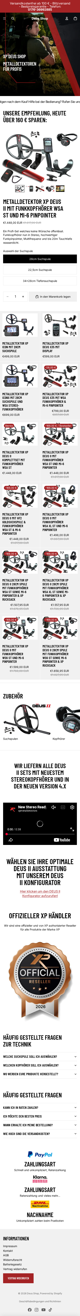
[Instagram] (36, 1309)
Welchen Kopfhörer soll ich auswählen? (30, 1065)
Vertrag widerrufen (15, 1269)
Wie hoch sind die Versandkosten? (26, 1133)
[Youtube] (43, 1309)
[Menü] (4, 18)
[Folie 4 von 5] (50, 188)
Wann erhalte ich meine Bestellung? (28, 1125)
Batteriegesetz (12, 1264)
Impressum (10, 1246)
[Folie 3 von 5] (40, 188)
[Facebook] (29, 1309)
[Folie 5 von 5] (60, 188)
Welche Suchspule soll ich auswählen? (30, 1056)
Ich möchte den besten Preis (22, 1116)
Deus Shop (33, 1293)
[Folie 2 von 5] (30, 188)
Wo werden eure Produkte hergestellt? (30, 1074)
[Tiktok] (50, 1309)
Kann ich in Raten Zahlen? (20, 1107)
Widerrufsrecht (12, 1259)
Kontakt (8, 1250)
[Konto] (67, 18)
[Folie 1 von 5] (20, 188)
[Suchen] (13, 18)
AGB (6, 1255)
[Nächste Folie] (72, 722)
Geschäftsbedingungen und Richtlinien (40, 1301)
